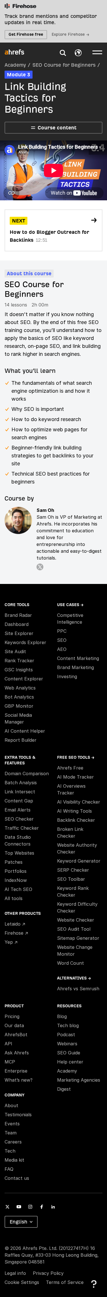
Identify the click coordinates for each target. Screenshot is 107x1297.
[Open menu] (97, 51)
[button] (62, 53)
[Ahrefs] (18, 52)
